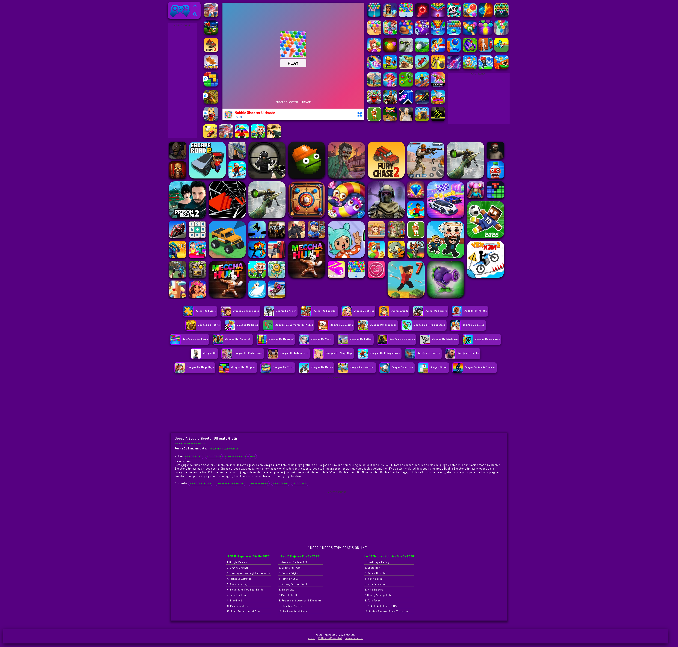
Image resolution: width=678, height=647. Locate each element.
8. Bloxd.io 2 (234, 600)
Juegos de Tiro (281, 483)
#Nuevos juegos (194, 456)
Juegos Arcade (399, 310)
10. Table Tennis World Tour (243, 611)
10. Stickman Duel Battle (293, 611)
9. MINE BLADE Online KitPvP (381, 606)
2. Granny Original (237, 567)
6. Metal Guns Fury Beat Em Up (245, 589)
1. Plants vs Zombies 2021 (293, 562)
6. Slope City (286, 589)
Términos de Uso (354, 638)
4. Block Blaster (374, 578)
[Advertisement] (182, 80)
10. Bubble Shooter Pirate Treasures (387, 611)
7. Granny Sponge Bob (378, 595)
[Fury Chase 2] (211, 51)
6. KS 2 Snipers (374, 589)
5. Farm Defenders (376, 584)
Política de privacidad (330, 638)
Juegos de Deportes (325, 310)
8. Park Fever (372, 600)
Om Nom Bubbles (368, 472)
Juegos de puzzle (205, 310)
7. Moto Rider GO (289, 595)
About (311, 638)
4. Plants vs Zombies (239, 578)
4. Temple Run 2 (288, 578)
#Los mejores (214, 456)
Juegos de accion (286, 310)
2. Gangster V (373, 567)
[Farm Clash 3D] (211, 16)
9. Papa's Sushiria (237, 606)
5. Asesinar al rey (237, 584)
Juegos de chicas (364, 310)
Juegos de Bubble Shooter (230, 483)
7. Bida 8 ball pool (237, 595)
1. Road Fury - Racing (377, 562)
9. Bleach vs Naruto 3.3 (292, 606)
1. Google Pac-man (237, 562)
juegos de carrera (436, 310)
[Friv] (195, 6)
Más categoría (300, 483)
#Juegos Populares (235, 456)
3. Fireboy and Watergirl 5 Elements (248, 573)
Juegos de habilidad (201, 483)
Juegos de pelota (258, 483)
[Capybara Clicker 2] (211, 68)
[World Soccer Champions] (211, 33)
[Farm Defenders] (211, 103)
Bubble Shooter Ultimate (193, 443)
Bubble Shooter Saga (393, 472)
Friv (171, 4)
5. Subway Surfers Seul (293, 584)
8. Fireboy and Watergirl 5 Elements (300, 600)
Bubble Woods (329, 472)
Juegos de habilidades (246, 310)
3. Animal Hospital (375, 573)
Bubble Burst (347, 472)
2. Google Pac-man (290, 567)
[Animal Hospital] (211, 120)
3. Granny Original (289, 573)
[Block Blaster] (211, 85)
